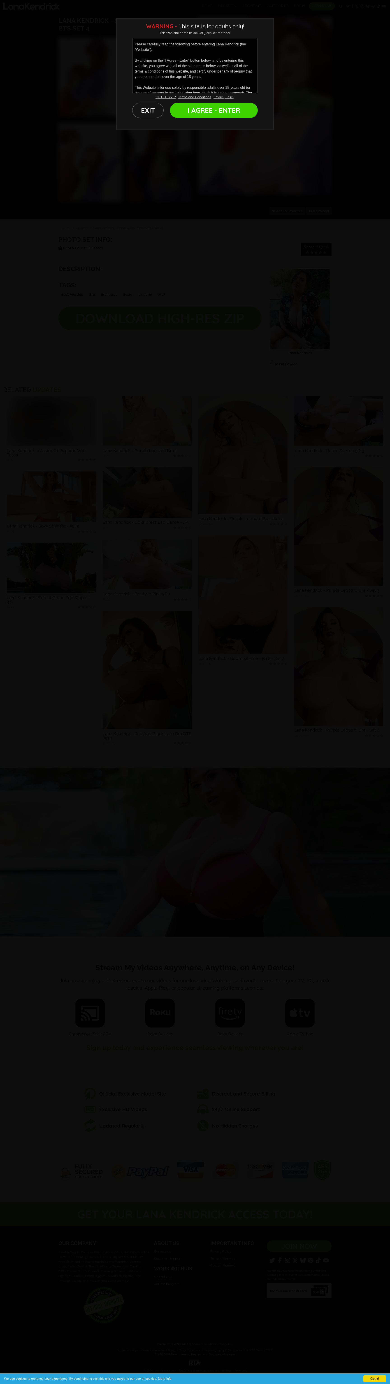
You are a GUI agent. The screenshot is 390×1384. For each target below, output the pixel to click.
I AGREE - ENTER (214, 110)
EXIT (148, 110)
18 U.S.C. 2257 (166, 97)
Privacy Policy (224, 97)
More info (165, 1378)
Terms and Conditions (194, 97)
